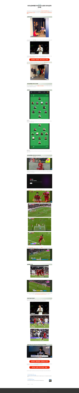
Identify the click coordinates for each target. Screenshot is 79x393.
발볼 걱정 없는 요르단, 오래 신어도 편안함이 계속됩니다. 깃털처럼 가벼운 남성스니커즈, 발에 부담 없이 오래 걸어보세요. (39, 376)
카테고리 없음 (39, 4)
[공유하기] (29, 384)
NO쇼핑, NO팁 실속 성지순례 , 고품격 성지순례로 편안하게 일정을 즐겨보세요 (35, 380)
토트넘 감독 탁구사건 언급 (39, 367)
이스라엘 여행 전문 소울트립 (30, 379)
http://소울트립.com (29, 378)
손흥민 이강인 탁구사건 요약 (39, 59)
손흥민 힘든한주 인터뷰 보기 (39, 361)
